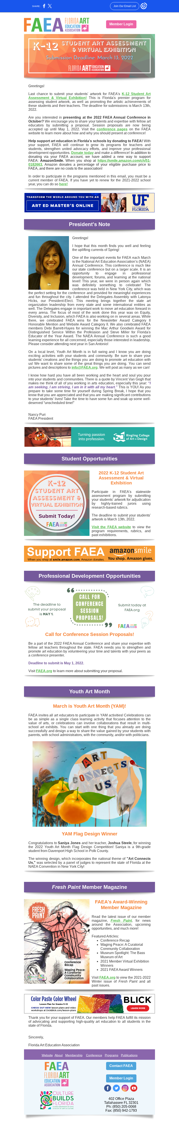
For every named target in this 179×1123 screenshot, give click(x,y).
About (59, 1055)
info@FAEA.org (85, 367)
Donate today (82, 153)
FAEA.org (44, 671)
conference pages (112, 129)
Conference (94, 1055)
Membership (74, 1055)
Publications (129, 1055)
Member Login (121, 24)
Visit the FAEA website (111, 527)
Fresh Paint (121, 920)
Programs (111, 1055)
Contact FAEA (121, 1066)
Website (47, 1055)
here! (63, 184)
